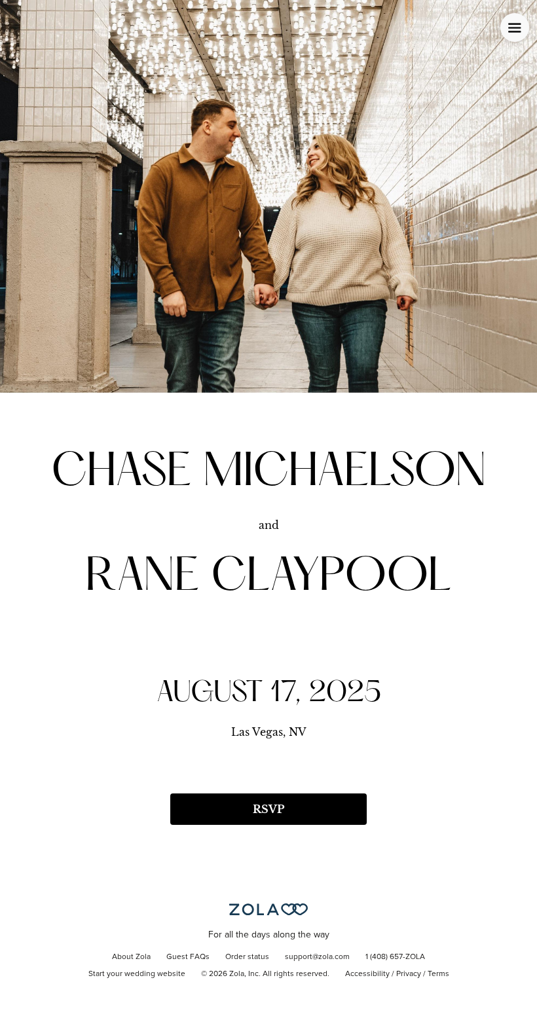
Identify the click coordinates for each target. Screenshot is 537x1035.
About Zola (131, 957)
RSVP (268, 809)
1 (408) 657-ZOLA (395, 957)
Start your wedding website (136, 974)
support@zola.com (317, 957)
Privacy (408, 974)
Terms (438, 974)
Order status (247, 957)
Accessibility (367, 974)
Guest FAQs (188, 957)
